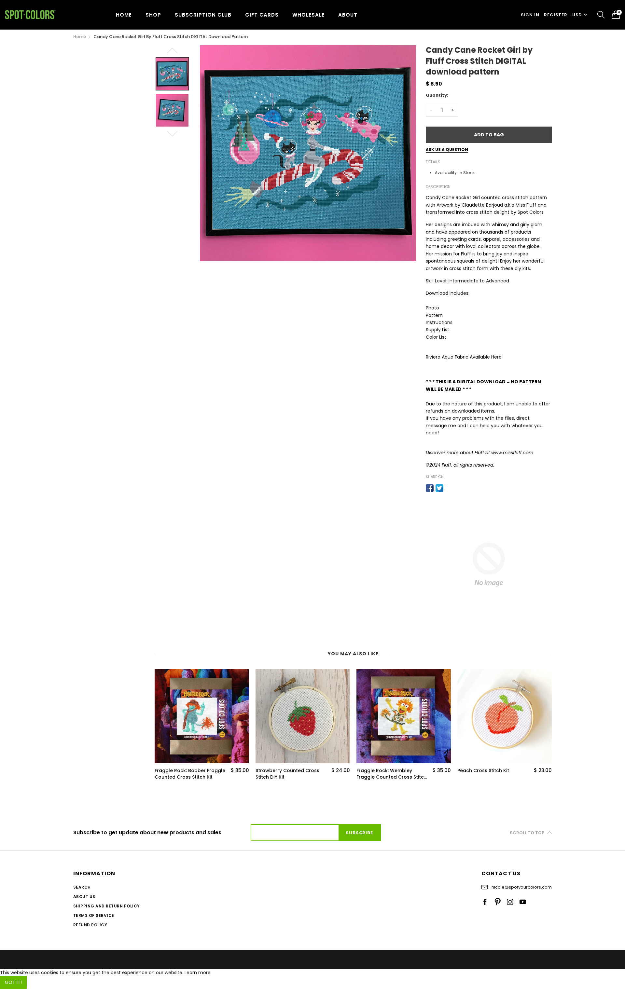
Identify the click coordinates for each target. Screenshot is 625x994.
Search (82, 887)
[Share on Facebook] (430, 488)
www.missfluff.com (512, 452)
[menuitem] (124, 14)
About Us (84, 896)
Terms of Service (93, 915)
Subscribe (359, 833)
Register (555, 15)
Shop (153, 14)
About (347, 14)
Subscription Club (203, 14)
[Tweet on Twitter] (439, 488)
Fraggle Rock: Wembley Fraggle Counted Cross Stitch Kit (391, 774)
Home (124, 14)
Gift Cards (262, 14)
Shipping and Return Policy (106, 906)
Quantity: (437, 95)
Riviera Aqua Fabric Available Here (464, 357)
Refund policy (90, 925)
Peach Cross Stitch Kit (483, 771)
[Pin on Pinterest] (449, 488)
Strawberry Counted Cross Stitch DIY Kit (287, 774)
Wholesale (308, 14)
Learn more (198, 972)
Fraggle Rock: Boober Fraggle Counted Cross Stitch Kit (190, 774)
